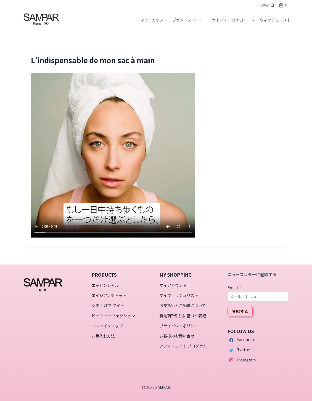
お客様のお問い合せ (176, 336)
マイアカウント (173, 285)
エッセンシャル (105, 285)
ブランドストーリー (189, 20)
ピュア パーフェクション (113, 315)
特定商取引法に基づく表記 (182, 315)
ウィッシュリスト (275, 20)
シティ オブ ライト (108, 305)
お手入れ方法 (103, 336)
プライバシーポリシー (178, 326)
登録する (240, 311)
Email (232, 287)
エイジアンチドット (109, 295)
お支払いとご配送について (182, 305)
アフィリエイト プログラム (183, 346)
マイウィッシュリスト (178, 295)
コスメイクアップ (107, 326)
